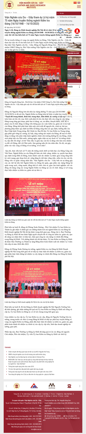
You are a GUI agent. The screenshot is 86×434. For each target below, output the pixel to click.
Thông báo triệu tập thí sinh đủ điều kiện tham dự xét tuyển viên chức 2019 (30, 372)
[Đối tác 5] (52, 385)
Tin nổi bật (38, 394)
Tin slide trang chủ (27, 394)
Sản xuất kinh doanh (37, 396)
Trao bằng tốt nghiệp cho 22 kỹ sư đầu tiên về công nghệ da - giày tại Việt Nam (31, 374)
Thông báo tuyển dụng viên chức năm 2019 (21, 366)
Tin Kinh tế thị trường (66, 21)
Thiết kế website (72, 418)
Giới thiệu (46, 394)
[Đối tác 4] (34, 385)
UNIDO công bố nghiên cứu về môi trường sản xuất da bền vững (27, 354)
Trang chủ (7, 12)
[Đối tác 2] (17, 386)
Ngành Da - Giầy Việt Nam (64, 394)
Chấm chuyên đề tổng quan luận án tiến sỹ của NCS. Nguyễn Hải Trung (29, 352)
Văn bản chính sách (23, 396)
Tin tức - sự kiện (64, 396)
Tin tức (62, 13)
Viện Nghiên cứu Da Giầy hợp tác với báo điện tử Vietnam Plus (26, 357)
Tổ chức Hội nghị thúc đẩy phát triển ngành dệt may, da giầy (25, 369)
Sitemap (48, 396)
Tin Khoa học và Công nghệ (68, 17)
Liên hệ (55, 396)
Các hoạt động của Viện (67, 25)
